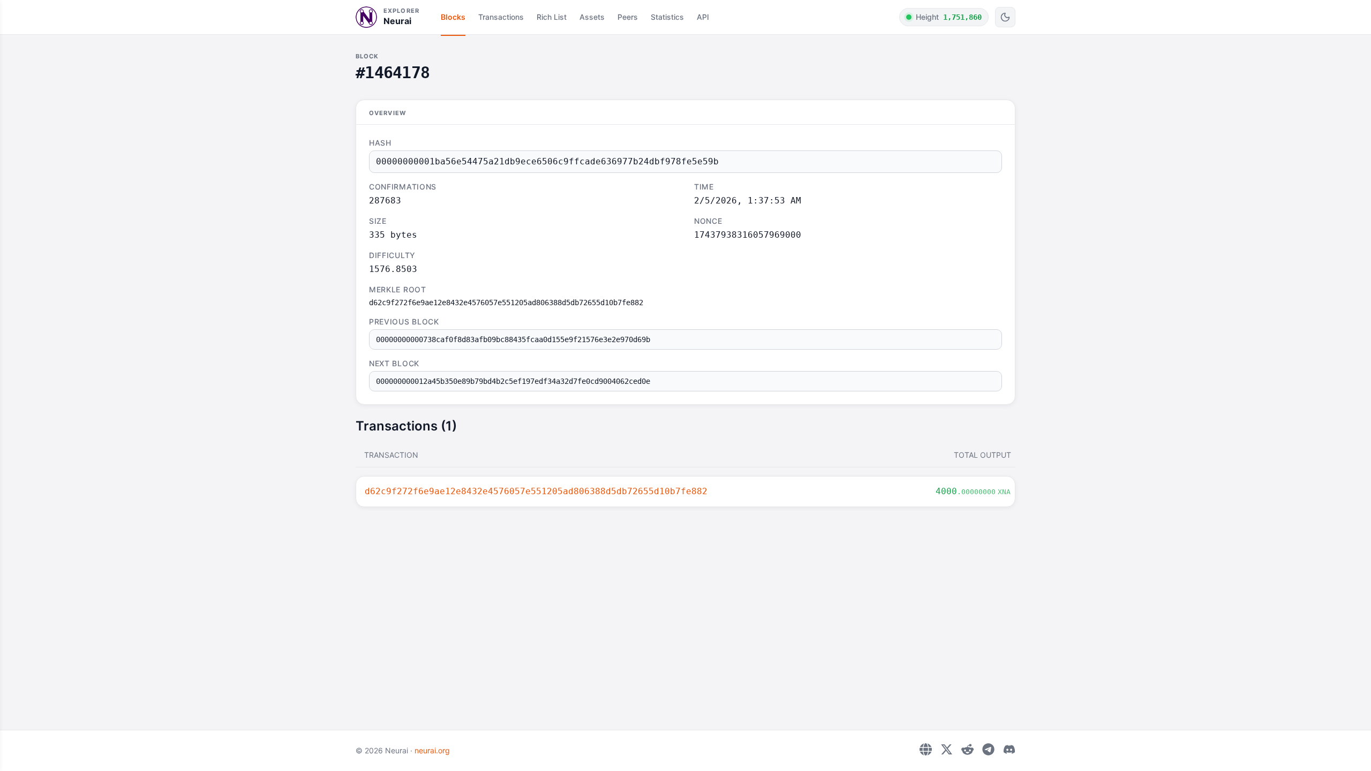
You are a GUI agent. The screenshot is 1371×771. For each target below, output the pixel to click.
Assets (592, 16)
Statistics (667, 16)
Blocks (453, 16)
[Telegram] (988, 749)
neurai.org (432, 750)
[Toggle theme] (1005, 17)
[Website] (926, 749)
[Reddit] (967, 749)
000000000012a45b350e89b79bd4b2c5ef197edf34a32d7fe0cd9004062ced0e (513, 381)
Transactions (501, 16)
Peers (627, 16)
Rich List (552, 16)
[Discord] (1009, 749)
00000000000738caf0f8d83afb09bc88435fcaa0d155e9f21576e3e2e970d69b (513, 339)
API (703, 16)
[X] (946, 749)
